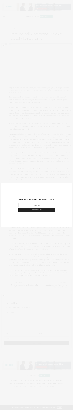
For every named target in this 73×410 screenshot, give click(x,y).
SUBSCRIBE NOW (36, 210)
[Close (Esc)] (69, 186)
